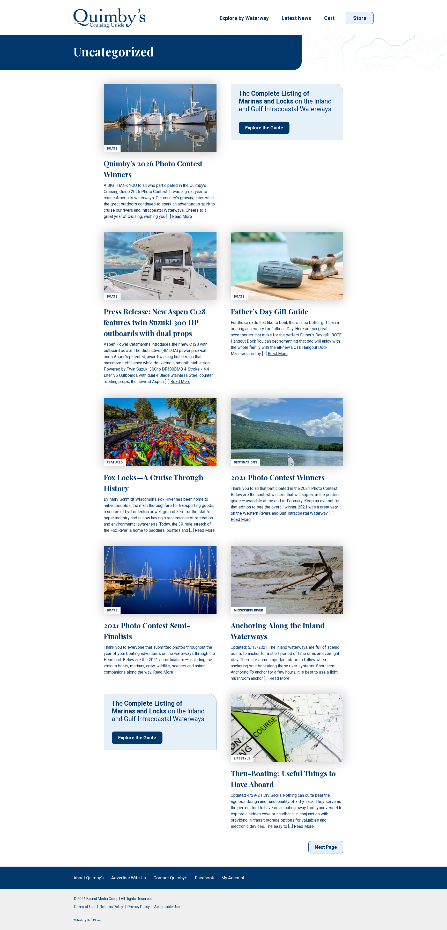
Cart (329, 18)
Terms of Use (84, 907)
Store (359, 18)
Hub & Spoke (94, 920)
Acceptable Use (167, 907)
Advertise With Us (128, 877)
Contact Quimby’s (170, 877)
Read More (182, 216)
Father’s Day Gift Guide (269, 311)
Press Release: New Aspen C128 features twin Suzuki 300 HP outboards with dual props (155, 322)
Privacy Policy (139, 907)
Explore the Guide (264, 127)
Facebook (204, 877)
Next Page (326, 847)
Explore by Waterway (244, 18)
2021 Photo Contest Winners (278, 477)
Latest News (296, 18)
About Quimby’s (88, 877)
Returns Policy (111, 907)
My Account (232, 877)
